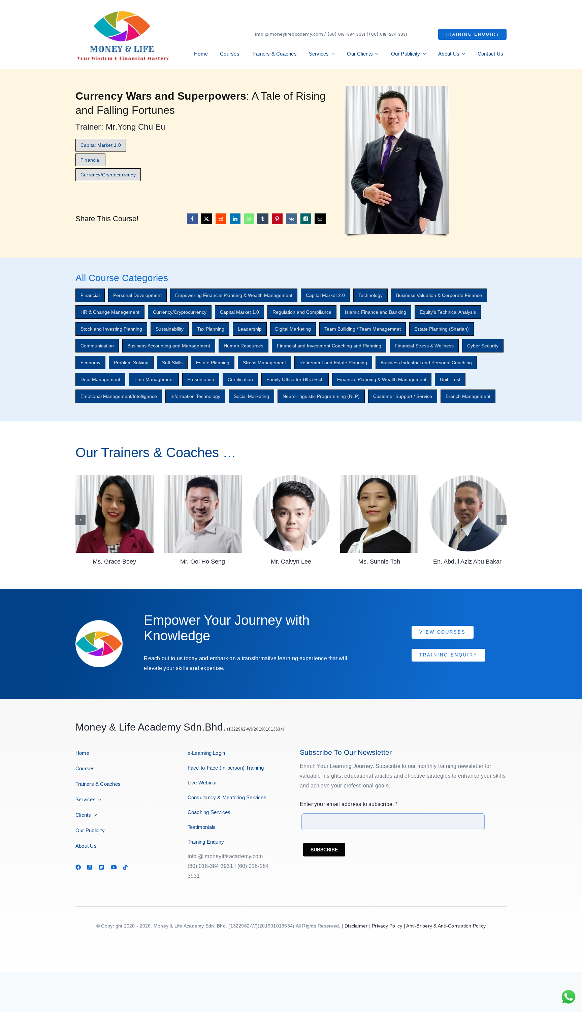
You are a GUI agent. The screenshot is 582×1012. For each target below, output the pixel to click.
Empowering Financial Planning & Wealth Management (233, 295)
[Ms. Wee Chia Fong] (467, 477)
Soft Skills (172, 362)
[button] (80, 520)
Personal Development (137, 295)
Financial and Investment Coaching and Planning (329, 345)
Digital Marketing (293, 329)
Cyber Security (482, 345)
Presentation (200, 379)
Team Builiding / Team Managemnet (362, 329)
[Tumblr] (263, 219)
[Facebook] (192, 219)
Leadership (250, 329)
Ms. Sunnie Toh (291, 561)
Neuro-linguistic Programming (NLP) (321, 396)
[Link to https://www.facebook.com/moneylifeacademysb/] (78, 867)
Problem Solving (131, 362)
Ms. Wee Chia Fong (467, 561)
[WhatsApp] (249, 219)
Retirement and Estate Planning (333, 362)
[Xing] (306, 219)
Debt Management (100, 379)
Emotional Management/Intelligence (118, 396)
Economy (90, 362)
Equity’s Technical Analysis (448, 312)
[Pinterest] (277, 219)
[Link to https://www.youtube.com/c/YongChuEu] (113, 867)
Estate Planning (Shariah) (441, 329)
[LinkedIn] (235, 219)
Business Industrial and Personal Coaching (426, 362)
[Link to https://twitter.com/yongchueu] (101, 867)
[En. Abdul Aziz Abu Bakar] (379, 477)
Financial (90, 295)
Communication (97, 345)
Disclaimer (356, 926)
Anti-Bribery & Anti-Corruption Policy (446, 926)
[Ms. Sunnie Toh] (291, 477)
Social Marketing (251, 396)
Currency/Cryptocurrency (179, 312)
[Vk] (291, 219)
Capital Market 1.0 (239, 312)
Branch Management (468, 396)
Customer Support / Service (402, 396)
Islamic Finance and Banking (375, 312)
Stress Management (264, 362)
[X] (206, 219)
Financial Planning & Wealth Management (381, 379)
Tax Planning (210, 329)
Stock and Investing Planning (111, 329)
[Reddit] (221, 219)
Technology (370, 295)
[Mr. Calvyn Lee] (203, 477)
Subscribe (324, 849)
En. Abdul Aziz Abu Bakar (379, 561)
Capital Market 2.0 (325, 295)
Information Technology (195, 396)
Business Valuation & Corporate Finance (439, 295)
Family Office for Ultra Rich (295, 379)
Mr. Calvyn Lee (203, 561)
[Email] (320, 219)
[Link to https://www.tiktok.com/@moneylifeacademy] (125, 867)
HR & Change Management (109, 312)
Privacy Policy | (389, 926)
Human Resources (243, 345)
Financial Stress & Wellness (424, 345)
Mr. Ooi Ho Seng (114, 561)
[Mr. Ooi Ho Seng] (114, 477)
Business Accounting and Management (168, 345)
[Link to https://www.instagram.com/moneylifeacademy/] (90, 867)
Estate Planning (212, 362)
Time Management (154, 379)
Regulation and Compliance (301, 312)
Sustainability (170, 329)
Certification (240, 379)
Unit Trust (450, 379)
